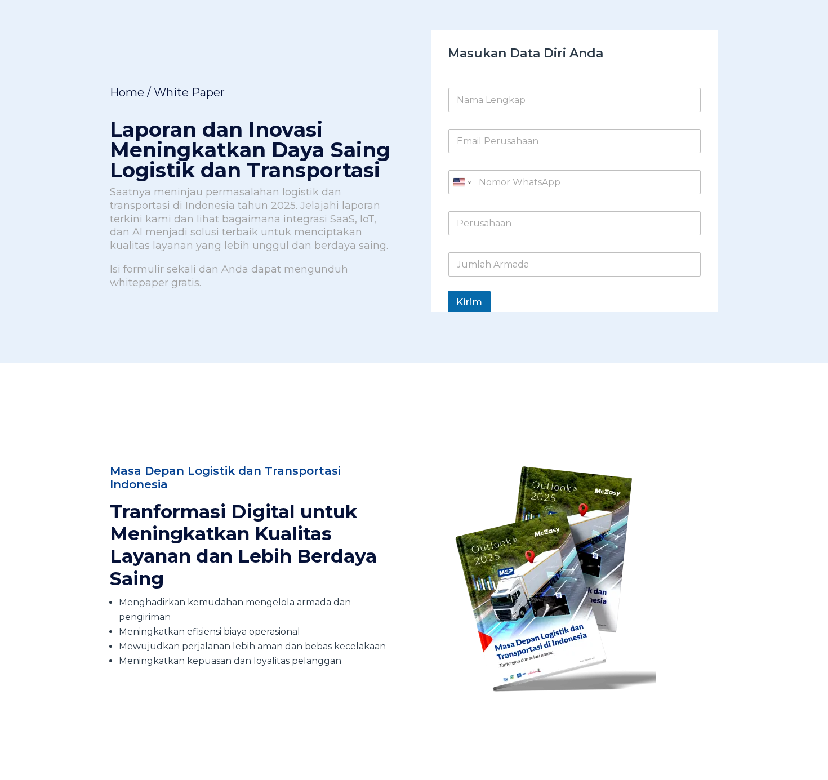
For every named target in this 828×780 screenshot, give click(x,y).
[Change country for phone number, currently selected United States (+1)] (461, 182)
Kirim (469, 301)
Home (127, 92)
